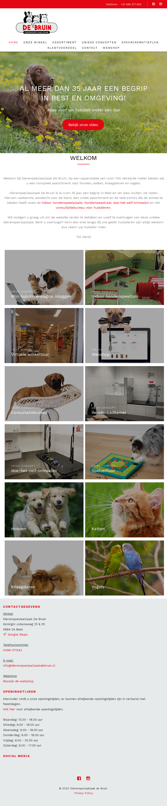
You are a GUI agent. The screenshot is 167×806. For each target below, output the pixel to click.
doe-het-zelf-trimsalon (131, 203)
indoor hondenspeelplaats (62, 203)
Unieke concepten (99, 42)
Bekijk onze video (83, 124)
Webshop (111, 47)
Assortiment (64, 42)
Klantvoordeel (62, 47)
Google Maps (17, 634)
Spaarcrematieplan (140, 42)
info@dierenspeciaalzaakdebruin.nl (29, 665)
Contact (90, 47)
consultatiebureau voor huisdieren (83, 207)
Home (13, 42)
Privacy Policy (83, 793)
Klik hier (9, 709)
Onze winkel (35, 42)
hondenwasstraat (97, 203)
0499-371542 (12, 650)
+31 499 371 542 (131, 4)
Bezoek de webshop (18, 681)
